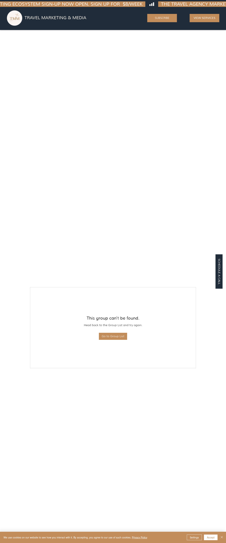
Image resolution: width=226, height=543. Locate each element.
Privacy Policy (139, 537)
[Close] (222, 537)
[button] (162, 18)
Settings (194, 537)
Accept (211, 537)
